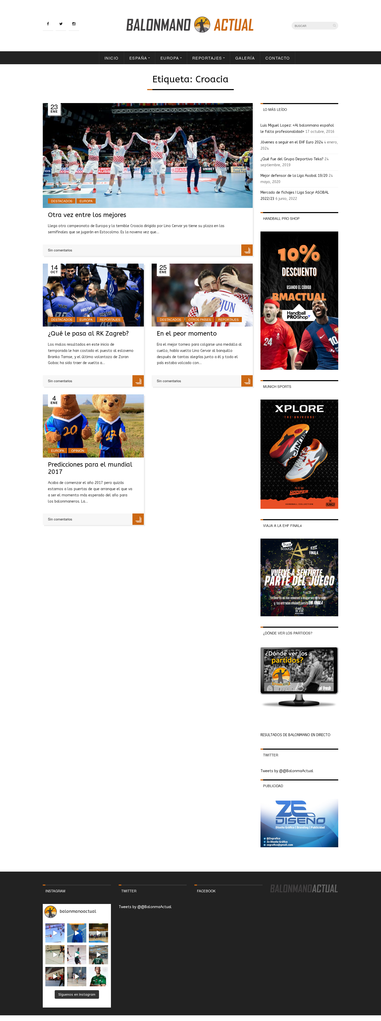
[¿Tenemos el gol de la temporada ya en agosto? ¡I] (76, 933)
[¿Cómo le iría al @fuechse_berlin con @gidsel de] (76, 976)
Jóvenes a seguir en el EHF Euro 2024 (291, 142)
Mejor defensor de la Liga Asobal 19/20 (294, 175)
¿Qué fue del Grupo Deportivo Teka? (291, 159)
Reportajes (207, 58)
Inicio (111, 58)
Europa (169, 58)
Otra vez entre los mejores (87, 215)
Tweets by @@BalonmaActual (286, 771)
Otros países (199, 319)
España (138, 58)
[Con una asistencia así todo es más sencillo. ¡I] (98, 933)
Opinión (77, 450)
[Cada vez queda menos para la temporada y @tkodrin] (55, 976)
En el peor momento (187, 333)
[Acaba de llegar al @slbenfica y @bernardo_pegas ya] (55, 933)
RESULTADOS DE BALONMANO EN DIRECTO (295, 735)
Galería (245, 58)
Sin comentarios (60, 250)
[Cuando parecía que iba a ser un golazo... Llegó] (55, 954)
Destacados (61, 201)
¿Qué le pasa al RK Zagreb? (88, 333)
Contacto (277, 58)
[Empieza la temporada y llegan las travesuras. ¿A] (76, 954)
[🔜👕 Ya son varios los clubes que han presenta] (98, 976)
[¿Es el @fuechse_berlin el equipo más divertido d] (98, 954)
